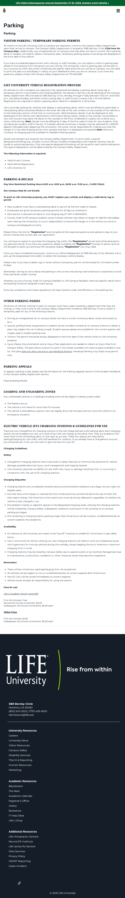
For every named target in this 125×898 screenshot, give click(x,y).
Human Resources (20, 765)
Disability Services (19, 755)
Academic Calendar (20, 796)
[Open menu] (118, 10)
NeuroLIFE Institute (21, 841)
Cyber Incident (18, 866)
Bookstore (15, 810)
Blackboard (16, 786)
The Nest (14, 791)
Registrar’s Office (19, 800)
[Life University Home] (9, 10)
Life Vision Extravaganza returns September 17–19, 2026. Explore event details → (62, 3)
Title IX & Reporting (20, 760)
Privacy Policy (17, 856)
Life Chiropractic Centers (23, 836)
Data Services (17, 851)
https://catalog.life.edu (15, 380)
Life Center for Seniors (22, 846)
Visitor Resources (19, 745)
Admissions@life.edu (21, 714)
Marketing (15, 769)
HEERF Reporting (19, 861)
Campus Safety (18, 750)
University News (18, 740)
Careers (13, 735)
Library (13, 805)
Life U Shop (16, 820)
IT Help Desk (16, 815)
